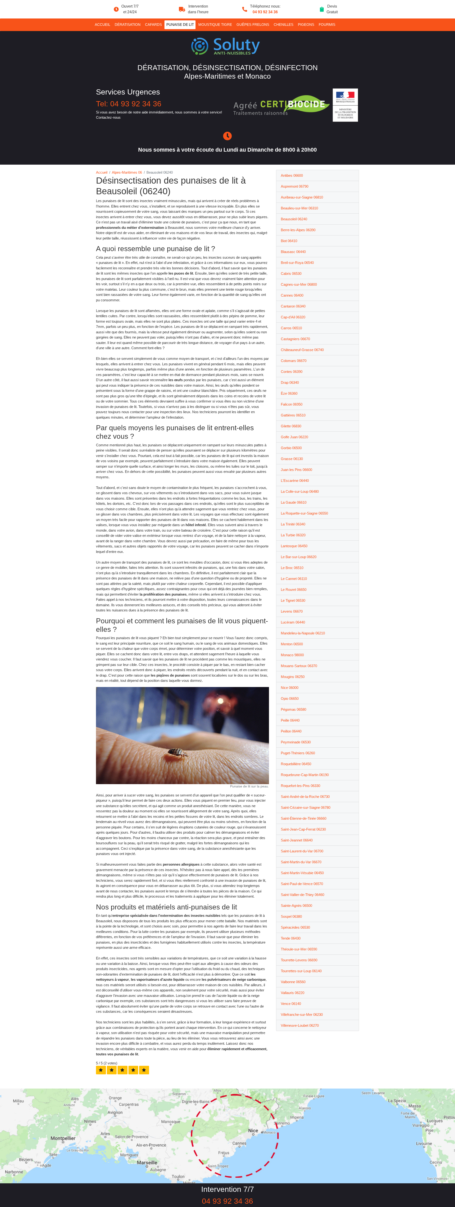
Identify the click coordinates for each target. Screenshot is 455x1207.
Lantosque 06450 (294, 546)
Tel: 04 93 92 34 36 (128, 103)
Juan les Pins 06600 (296, 470)
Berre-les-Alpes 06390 (298, 230)
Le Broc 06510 (292, 568)
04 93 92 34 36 (265, 12)
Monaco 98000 (292, 655)
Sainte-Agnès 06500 (296, 906)
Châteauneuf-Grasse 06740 (302, 350)
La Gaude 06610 (293, 502)
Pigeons (306, 25)
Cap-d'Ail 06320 (293, 317)
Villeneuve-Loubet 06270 (300, 1025)
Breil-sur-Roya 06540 (297, 263)
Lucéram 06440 (293, 622)
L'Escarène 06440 (295, 481)
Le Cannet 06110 (294, 579)
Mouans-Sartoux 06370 (299, 666)
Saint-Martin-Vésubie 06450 (302, 873)
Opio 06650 (290, 698)
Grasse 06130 (292, 459)
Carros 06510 (291, 328)
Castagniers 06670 (295, 339)
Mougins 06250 (293, 677)
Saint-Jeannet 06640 (297, 840)
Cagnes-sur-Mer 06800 (299, 284)
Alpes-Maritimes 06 (127, 172)
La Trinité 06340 (293, 524)
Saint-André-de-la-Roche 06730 (305, 797)
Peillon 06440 (291, 731)
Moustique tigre (215, 25)
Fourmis (327, 25)
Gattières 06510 (293, 415)
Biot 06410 (289, 241)
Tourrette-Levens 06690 (299, 960)
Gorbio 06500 (291, 448)
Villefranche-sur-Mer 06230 (302, 1015)
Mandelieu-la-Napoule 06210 (303, 633)
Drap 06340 (290, 382)
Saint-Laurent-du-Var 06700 (302, 851)
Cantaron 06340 (293, 306)
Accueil (102, 25)
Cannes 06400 (292, 295)
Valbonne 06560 (293, 982)
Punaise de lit (180, 25)
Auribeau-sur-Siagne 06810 (302, 197)
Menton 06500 (292, 644)
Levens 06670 (292, 611)
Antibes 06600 (292, 175)
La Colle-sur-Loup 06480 (300, 491)
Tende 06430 (290, 938)
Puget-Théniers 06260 (298, 753)
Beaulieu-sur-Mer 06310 (299, 208)
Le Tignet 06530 (293, 600)
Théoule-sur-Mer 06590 (299, 949)
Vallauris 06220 (292, 993)
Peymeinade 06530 (296, 742)
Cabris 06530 (291, 273)
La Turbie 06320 (293, 535)
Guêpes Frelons (253, 25)
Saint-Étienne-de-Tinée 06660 (303, 818)
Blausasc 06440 (293, 252)
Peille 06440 (290, 720)
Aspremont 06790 (294, 186)
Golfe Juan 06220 (294, 437)
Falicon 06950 (291, 404)
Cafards (153, 25)
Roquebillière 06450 (296, 764)
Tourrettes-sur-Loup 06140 (301, 971)
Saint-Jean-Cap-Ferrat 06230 (303, 829)
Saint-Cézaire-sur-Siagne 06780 (305, 807)
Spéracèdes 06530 (295, 927)
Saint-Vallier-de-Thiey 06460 (302, 895)
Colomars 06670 (293, 361)
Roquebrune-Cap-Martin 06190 (305, 775)
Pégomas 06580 (293, 709)
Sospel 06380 (291, 916)
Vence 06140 (291, 1004)
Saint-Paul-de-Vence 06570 (302, 884)
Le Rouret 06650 (293, 590)
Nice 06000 (289, 688)
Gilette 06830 (291, 426)
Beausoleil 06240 (294, 219)
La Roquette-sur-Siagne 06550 (304, 513)
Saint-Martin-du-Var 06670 (301, 862)
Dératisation (128, 25)
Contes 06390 (291, 372)
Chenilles (283, 25)
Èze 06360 (289, 393)
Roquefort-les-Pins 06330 (300, 786)
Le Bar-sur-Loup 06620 (298, 557)
